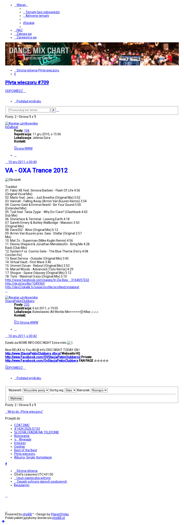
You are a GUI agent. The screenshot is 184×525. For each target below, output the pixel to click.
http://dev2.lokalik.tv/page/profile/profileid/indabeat (42, 287)
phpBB (27, 514)
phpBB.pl (58, 518)
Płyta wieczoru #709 (27, 82)
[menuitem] (41, 12)
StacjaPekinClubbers (20, 301)
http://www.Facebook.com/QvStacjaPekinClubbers (41, 360)
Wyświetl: (15, 390)
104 (26, 130)
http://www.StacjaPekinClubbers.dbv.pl (33, 353)
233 (26, 304)
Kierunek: (84, 390)
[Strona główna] (38, 63)
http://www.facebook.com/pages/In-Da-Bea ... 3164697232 (47, 280)
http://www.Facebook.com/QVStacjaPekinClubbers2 (43, 357)
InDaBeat (11, 127)
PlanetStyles (60, 514)
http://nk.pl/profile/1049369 (25, 283)
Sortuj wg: (57, 390)
